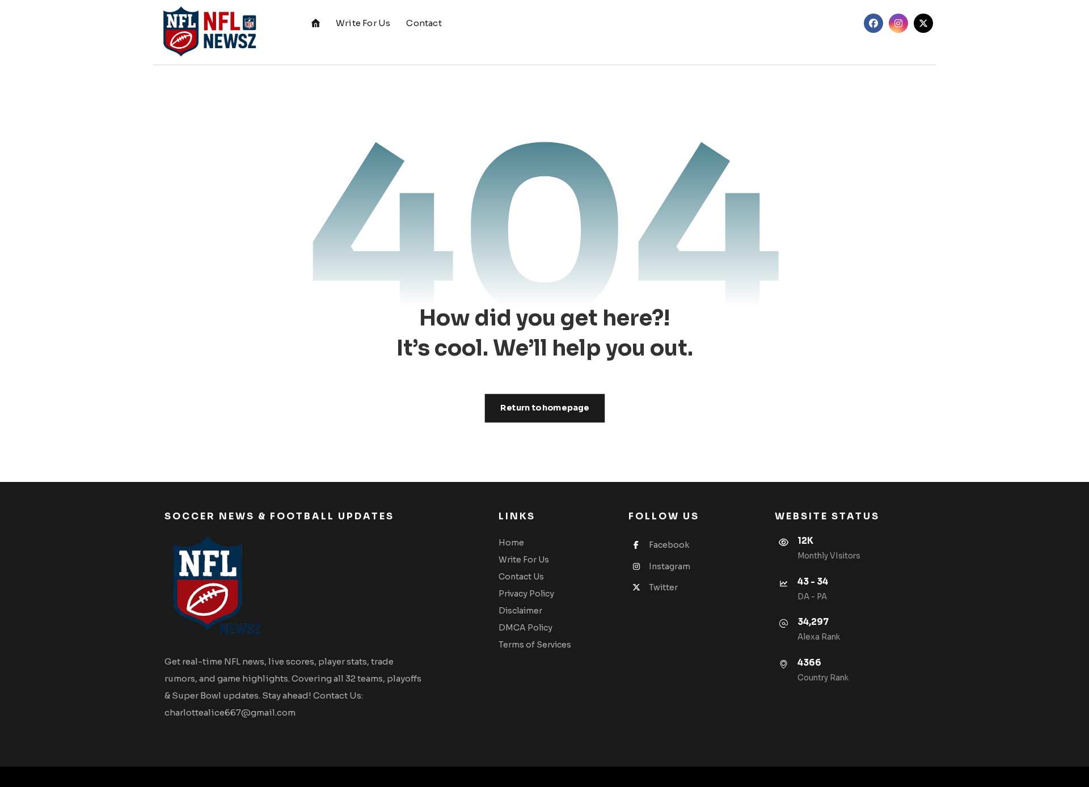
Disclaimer (520, 611)
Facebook (669, 545)
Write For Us (524, 560)
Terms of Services (535, 645)
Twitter (663, 587)
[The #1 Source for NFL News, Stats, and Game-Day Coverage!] (207, 32)
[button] (873, 23)
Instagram (669, 566)
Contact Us (521, 577)
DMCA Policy (525, 628)
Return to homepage (544, 408)
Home (511, 543)
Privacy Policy (526, 594)
